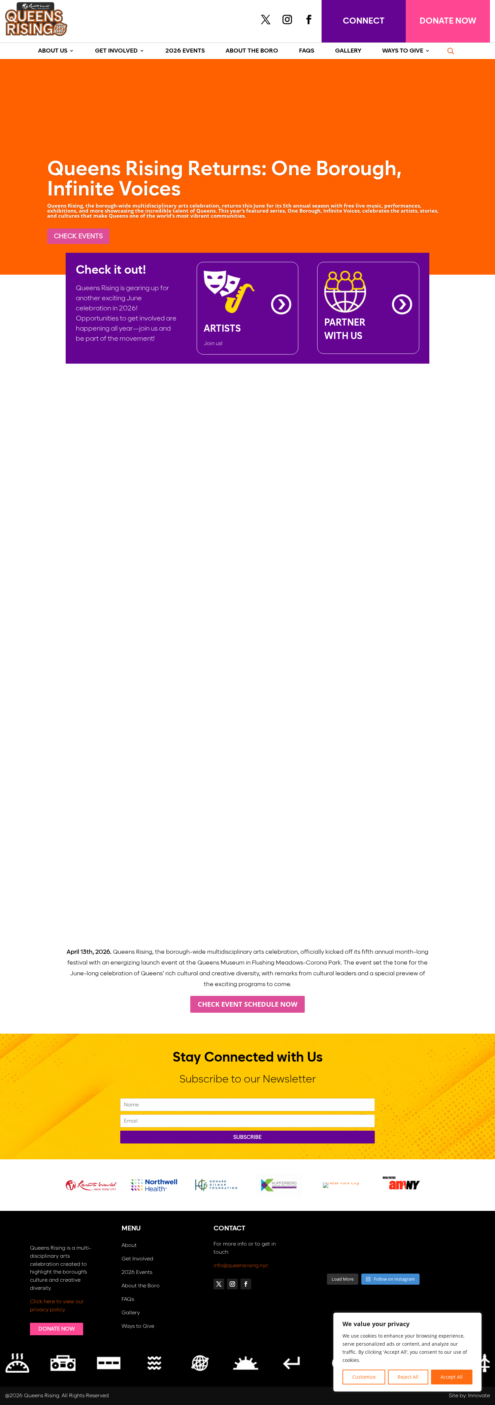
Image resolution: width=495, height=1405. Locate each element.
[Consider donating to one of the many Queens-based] (321, 1238)
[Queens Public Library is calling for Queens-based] (390, 1258)
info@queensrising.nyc (240, 1265)
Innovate (479, 1395)
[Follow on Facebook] (308, 19)
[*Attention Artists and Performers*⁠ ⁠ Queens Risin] (390, 1238)
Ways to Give (138, 1326)
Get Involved (116, 51)
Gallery (131, 1312)
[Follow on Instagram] (287, 19)
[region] (407, 1352)
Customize (364, 1377)
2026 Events (185, 51)
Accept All (451, 1377)
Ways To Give (402, 51)
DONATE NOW (448, 21)
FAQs (128, 1299)
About (129, 1245)
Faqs (306, 51)
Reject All (408, 1377)
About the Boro (141, 1285)
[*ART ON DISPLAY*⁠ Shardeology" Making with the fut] (425, 1258)
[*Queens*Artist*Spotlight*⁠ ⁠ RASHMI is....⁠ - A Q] (425, 1238)
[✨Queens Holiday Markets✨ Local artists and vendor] (355, 1238)
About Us (52, 51)
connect (364, 21)
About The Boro (252, 51)
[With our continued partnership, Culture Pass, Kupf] (355, 1258)
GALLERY (348, 51)
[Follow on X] (265, 19)
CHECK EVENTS (78, 236)
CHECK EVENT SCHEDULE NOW (247, 1004)
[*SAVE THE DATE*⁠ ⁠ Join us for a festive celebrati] (321, 1258)
